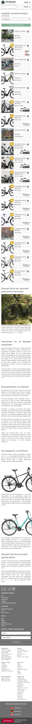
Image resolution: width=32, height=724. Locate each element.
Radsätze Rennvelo (21, 679)
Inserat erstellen (8, 580)
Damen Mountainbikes (6, 656)
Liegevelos (19, 668)
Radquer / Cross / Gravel (22, 656)
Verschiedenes (20, 692)
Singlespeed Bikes (5, 669)
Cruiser (19, 671)
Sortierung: (5, 16)
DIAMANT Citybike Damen (21, 31)
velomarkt (15, 332)
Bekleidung (19, 686)
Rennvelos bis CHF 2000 (22, 651)
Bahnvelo (19, 673)
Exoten (18, 664)
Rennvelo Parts (20, 685)
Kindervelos (3, 668)
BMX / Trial (19, 666)
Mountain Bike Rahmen (6, 658)
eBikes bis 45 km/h (5, 679)
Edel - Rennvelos (21, 649)
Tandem (19, 665)
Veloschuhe (19, 697)
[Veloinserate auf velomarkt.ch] (8, 2)
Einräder (19, 672)
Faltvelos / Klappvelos (22, 669)
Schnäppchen (4, 666)
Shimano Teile (20, 689)
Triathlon (19, 652)
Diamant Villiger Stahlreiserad (22, 59)
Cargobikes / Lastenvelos (7, 671)
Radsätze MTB (20, 678)
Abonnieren (16, 642)
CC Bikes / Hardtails (5, 649)
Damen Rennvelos (21, 654)
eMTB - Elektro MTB (5, 680)
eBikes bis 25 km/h (5, 678)
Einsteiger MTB (4, 655)
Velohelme (19, 696)
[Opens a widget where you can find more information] (8, 721)
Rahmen (19, 655)
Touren (20, 539)
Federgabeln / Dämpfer (22, 680)
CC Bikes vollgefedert (6, 651)
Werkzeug (19, 693)
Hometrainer (20, 695)
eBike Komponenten (21, 699)
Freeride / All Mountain (6, 654)
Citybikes (6, 456)
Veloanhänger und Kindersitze (23, 682)
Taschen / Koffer (21, 690)
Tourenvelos (4, 665)
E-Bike (23, 494)
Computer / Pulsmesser (22, 687)
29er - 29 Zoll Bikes (5, 659)
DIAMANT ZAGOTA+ (20, 102)
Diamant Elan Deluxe (20, 130)
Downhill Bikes (4, 652)
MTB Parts (19, 683)
